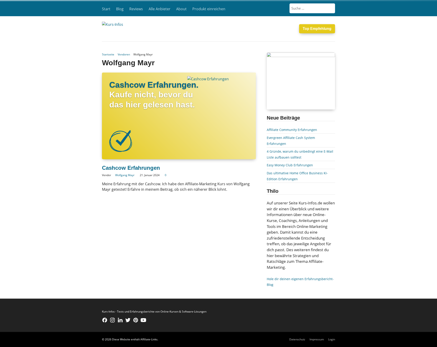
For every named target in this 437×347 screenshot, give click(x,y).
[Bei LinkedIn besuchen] (120, 320)
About (181, 8)
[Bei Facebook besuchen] (104, 320)
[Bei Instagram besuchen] (112, 320)
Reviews (136, 8)
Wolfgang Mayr (125, 175)
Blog (120, 8)
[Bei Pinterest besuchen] (135, 320)
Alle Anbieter (159, 8)
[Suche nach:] (312, 8)
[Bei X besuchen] (128, 320)
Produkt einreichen (208, 8)
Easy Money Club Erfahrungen (290, 165)
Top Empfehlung (317, 29)
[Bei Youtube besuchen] (143, 320)
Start (106, 8)
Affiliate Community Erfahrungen (292, 130)
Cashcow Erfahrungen (131, 168)
